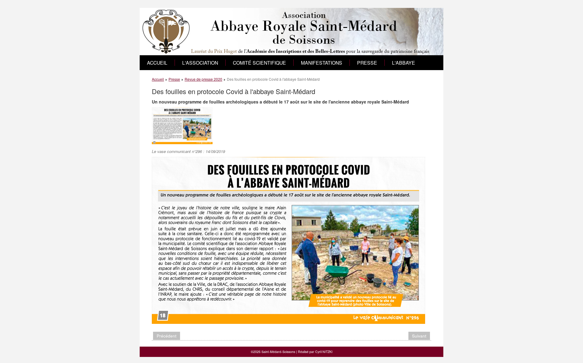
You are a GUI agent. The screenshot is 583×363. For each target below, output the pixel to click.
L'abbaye (403, 62)
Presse (367, 62)
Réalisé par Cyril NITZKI (315, 351)
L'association (200, 62)
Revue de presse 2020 (203, 79)
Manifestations (321, 62)
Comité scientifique (259, 62)
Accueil (157, 62)
